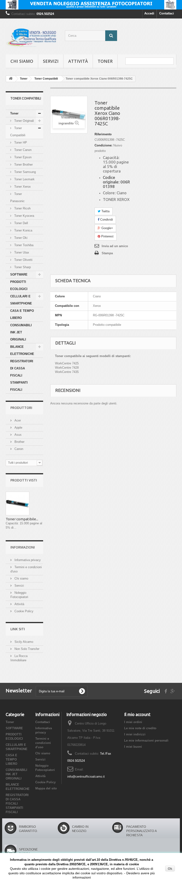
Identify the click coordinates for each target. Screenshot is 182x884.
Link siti (17, 629)
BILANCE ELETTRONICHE (22, 350)
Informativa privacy (27, 560)
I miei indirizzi (135, 734)
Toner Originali (23, 120)
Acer (17, 420)
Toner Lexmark (24, 179)
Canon (18, 449)
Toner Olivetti (22, 260)
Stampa (107, 253)
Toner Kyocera (23, 216)
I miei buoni (133, 746)
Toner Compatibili (17, 131)
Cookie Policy (23, 611)
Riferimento (103, 134)
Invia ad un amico (115, 246)
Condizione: (103, 145)
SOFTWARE (18, 274)
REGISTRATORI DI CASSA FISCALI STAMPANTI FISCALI (21, 375)
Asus (18, 434)
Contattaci (166, 13)
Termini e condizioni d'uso (43, 743)
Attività (78, 61)
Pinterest (107, 236)
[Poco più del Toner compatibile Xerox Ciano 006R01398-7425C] (17, 503)
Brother (19, 442)
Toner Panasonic (17, 197)
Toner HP (20, 142)
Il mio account (137, 714)
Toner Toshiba (23, 245)
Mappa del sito (46, 788)
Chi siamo (21, 61)
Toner (105, 61)
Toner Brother (23, 164)
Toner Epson (22, 157)
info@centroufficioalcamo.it (86, 776)
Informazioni (22, 547)
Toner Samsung (24, 172)
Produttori (21, 407)
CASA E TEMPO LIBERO (22, 314)
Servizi (51, 61)
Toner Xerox (22, 186)
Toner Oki (20, 238)
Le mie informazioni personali (146, 740)
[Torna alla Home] (10, 79)
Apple (18, 427)
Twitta (104, 211)
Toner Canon (22, 150)
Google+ (106, 228)
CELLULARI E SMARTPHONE (21, 300)
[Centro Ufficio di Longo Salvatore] (32, 38)
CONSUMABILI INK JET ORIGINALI (21, 332)
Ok (170, 868)
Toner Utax (21, 252)
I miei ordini (133, 722)
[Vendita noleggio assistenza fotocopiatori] (91, 4)
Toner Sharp (22, 267)
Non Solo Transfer (26, 649)
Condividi (106, 219)
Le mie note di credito (140, 728)
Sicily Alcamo (23, 642)
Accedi (149, 13)
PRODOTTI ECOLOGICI (18, 285)
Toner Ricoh (22, 208)
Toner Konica (22, 230)
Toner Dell (20, 223)
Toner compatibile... (22, 519)
